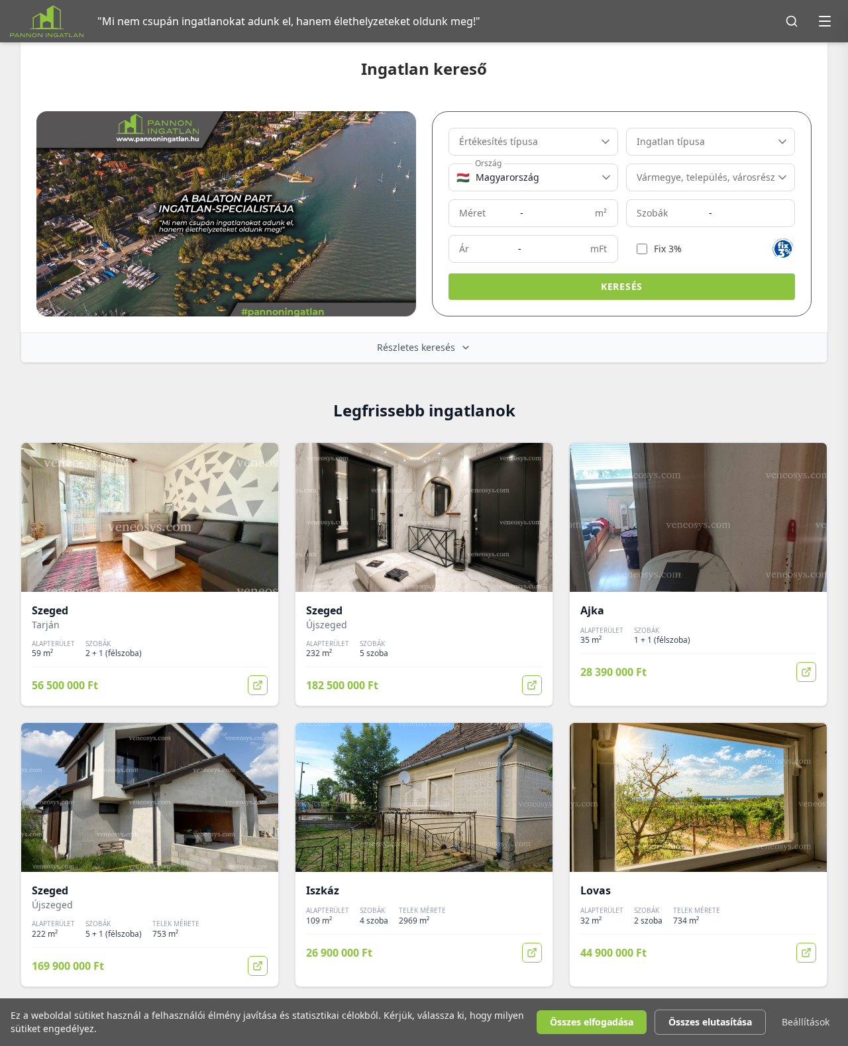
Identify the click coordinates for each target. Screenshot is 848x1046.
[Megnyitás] (258, 685)
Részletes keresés (416, 347)
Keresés (622, 286)
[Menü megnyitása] (825, 21)
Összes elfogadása (591, 1022)
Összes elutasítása (710, 1022)
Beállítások (805, 1022)
